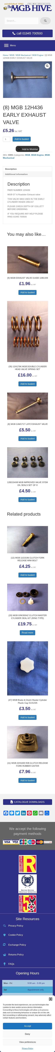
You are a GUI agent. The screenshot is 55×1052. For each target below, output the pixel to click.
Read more (27, 632)
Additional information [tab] (16, 174)
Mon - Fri (8, 983)
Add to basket (22, 139)
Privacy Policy (27, 1048)
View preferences (27, 1042)
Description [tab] (11, 169)
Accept (27, 1026)
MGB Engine (37, 55)
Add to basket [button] (27, 292)
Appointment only (36, 990)
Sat (5, 990)
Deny (27, 1034)
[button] (50, 999)
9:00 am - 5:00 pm (36, 983)
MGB (12, 55)
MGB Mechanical (23, 55)
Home (5, 55)
